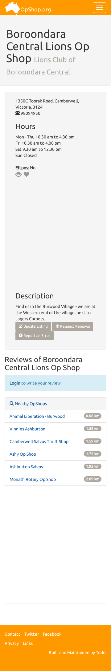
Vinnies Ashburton (27, 428)
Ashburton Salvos (26, 466)
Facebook (52, 634)
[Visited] (18, 174)
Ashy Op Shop (23, 454)
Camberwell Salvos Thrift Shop (39, 441)
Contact (12, 634)
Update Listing (35, 326)
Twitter (31, 634)
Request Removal (74, 326)
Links (28, 643)
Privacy (12, 643)
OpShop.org (35, 9)
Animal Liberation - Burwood (37, 416)
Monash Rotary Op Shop (33, 479)
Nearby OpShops (30, 403)
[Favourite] (26, 174)
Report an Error (36, 335)
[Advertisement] (55, 547)
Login (15, 383)
